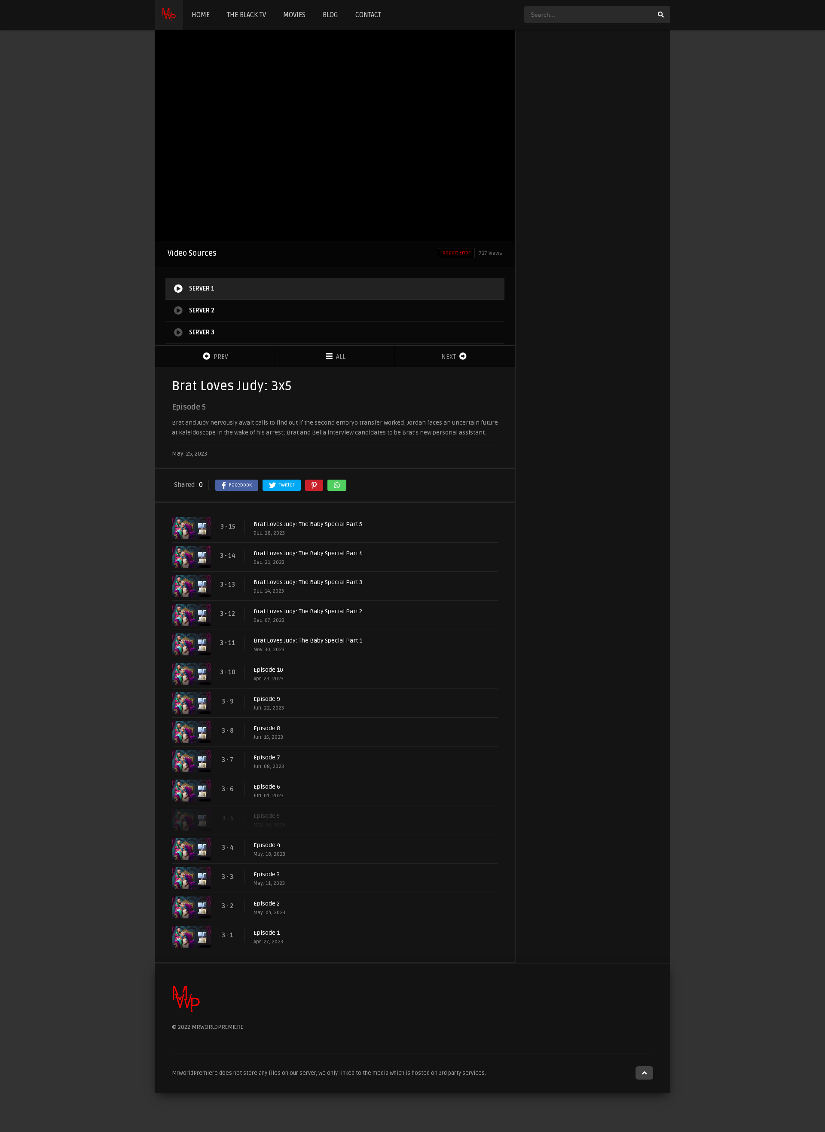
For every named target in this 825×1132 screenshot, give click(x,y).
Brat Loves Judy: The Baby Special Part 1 (308, 640)
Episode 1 (267, 932)
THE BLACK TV (246, 15)
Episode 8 (267, 728)
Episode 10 (268, 669)
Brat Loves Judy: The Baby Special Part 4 (308, 553)
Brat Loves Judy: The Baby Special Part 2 (308, 611)
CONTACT (368, 15)
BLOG (330, 15)
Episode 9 (267, 699)
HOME (201, 15)
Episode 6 (267, 786)
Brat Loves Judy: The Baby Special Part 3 (308, 582)
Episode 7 (267, 757)
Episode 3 (267, 874)
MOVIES (294, 15)
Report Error (456, 253)
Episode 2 (267, 903)
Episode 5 (267, 816)
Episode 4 (267, 845)
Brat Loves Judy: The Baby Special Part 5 (308, 524)
